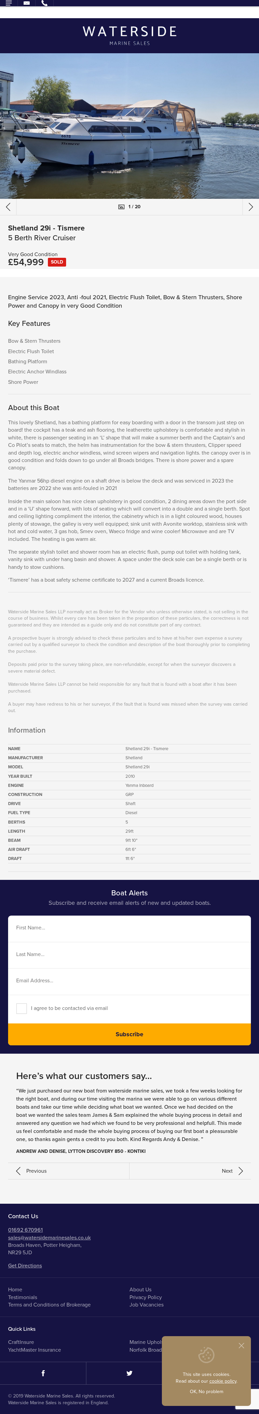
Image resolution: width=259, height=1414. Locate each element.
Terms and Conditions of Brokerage (49, 1304)
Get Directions (25, 1265)
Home (15, 1289)
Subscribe (129, 1034)
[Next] (250, 207)
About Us (140, 1289)
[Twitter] (129, 1373)
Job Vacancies (147, 1304)
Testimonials (22, 1297)
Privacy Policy (146, 1297)
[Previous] (8, 207)
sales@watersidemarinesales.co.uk (49, 1237)
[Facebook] (43, 1373)
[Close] (241, 1346)
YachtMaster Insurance (34, 1350)
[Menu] (9, 3)
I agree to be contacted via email (69, 1008)
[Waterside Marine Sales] (129, 35)
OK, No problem (206, 1391)
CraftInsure (21, 1342)
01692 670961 (25, 1230)
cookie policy (222, 1381)
